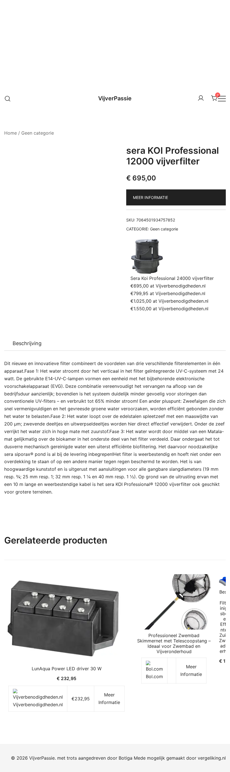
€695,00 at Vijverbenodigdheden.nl (168, 286)
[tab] (27, 343)
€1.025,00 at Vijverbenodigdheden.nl (169, 301)
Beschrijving (27, 343)
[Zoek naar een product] (7, 98)
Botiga (125, 758)
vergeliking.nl (212, 758)
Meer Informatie (150, 197)
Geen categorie (37, 133)
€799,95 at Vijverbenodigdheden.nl (167, 293)
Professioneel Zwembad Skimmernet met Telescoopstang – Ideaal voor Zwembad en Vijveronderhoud (174, 644)
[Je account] (200, 98)
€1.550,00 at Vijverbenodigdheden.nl (169, 308)
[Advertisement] (115, 42)
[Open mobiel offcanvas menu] (222, 98)
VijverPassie (115, 98)
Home (10, 133)
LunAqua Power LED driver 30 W (67, 668)
